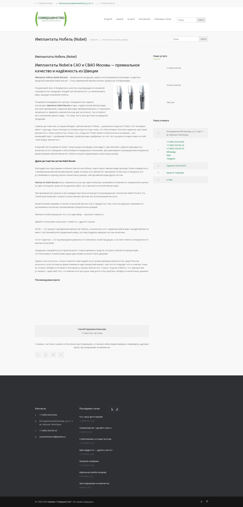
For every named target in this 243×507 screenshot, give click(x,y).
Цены (119, 19)
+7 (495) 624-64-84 (45, 3)
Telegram (170, 158)
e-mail (169, 179)
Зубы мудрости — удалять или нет (96, 450)
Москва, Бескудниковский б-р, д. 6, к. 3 (76, 3)
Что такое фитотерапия (91, 416)
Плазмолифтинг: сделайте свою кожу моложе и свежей (96, 428)
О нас (130, 19)
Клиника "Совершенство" (60, 501)
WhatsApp (171, 152)
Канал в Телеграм (175, 172)
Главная (93, 40)
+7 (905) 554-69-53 (175, 148)
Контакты (143, 19)
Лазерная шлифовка (89, 461)
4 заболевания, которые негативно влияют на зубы (96, 439)
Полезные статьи (162, 19)
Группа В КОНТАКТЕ (176, 165)
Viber (168, 155)
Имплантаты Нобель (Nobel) (56, 56)
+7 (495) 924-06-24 (107, 3)
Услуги (107, 19)
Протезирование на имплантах (94, 483)
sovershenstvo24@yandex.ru (52, 436)
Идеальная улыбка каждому (92, 472)
